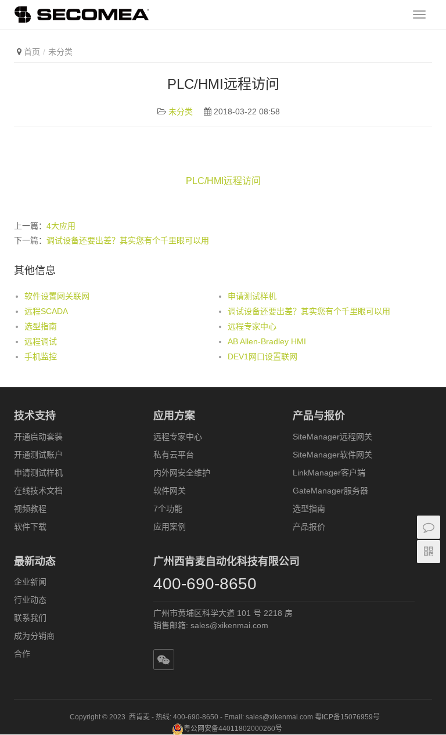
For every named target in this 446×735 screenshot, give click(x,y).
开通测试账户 (38, 454)
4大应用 (60, 225)
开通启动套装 (38, 436)
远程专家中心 (252, 326)
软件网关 (169, 490)
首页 (32, 51)
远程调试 (40, 341)
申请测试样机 (252, 296)
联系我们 (30, 617)
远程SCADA (46, 311)
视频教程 (30, 508)
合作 (22, 653)
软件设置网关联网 (56, 296)
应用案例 (169, 526)
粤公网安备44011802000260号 (233, 729)
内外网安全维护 (181, 472)
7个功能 (167, 508)
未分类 (60, 51)
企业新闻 (30, 581)
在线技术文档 (38, 490)
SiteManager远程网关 (332, 436)
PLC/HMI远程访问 (223, 181)
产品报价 (309, 526)
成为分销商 (34, 635)
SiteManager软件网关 (332, 454)
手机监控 (40, 356)
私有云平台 (173, 454)
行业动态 (30, 599)
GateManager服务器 (330, 490)
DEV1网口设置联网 (262, 356)
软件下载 (30, 526)
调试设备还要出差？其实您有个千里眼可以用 (127, 240)
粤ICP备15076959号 (347, 717)
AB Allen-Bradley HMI (267, 341)
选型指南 (40, 326)
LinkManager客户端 (329, 472)
